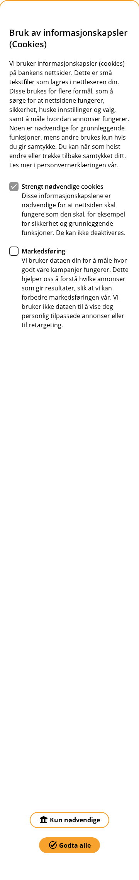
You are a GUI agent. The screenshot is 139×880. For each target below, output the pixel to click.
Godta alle (75, 845)
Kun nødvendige (75, 820)
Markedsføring (43, 251)
